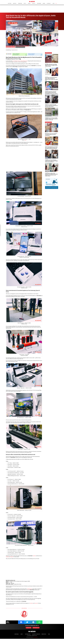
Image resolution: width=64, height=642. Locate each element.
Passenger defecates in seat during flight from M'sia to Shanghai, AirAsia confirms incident (51, 65)
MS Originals (48, 3)
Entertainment (39, 3)
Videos (54, 3)
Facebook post (29, 588)
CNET (25, 140)
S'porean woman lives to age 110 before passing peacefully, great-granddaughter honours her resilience (51, 92)
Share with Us (28, 627)
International (20, 3)
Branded (44, 3)
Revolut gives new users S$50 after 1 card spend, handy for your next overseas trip (51, 134)
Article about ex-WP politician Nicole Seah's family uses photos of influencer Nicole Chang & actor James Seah (51, 79)
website (34, 555)
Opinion (29, 3)
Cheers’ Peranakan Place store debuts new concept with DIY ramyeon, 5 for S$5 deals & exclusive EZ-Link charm (51, 147)
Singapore (14, 3)
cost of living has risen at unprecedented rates (19, 60)
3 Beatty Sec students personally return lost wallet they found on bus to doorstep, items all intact (51, 105)
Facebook (7, 556)
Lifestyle (33, 3)
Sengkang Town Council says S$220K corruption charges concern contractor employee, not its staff (51, 118)
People (25, 3)
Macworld (36, 603)
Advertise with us (36, 627)
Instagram (11, 556)
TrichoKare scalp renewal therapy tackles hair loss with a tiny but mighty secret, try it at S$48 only (51, 161)
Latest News (9, 3)
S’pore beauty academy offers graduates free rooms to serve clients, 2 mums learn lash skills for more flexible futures (51, 174)
